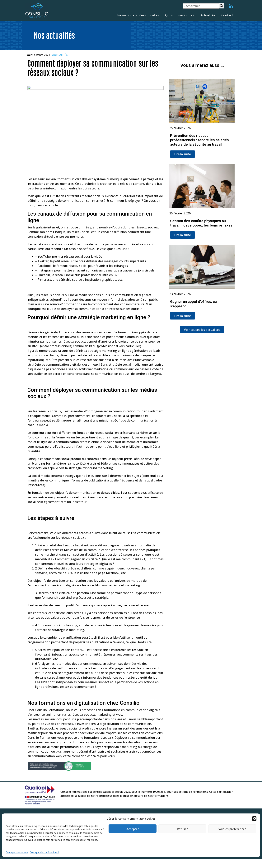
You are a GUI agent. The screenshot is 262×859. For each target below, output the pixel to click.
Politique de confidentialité (44, 852)
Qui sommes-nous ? (179, 15)
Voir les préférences (232, 829)
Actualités (207, 15)
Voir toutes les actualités (202, 330)
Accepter (132, 829)
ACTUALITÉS (60, 54)
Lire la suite (182, 154)
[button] (254, 818)
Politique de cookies (17, 852)
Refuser (182, 829)
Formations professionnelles (138, 15)
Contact (227, 15)
